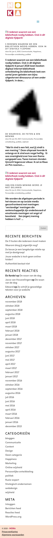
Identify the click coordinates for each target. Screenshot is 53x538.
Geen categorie (13, 455)
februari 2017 (12, 372)
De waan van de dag (30, 275)
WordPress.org (13, 516)
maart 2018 (11, 326)
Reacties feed (12, 512)
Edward (9, 286)
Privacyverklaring (10, 531)
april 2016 (10, 409)
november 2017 (13, 343)
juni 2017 (10, 355)
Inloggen (10, 504)
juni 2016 (10, 401)
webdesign (11, 488)
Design (9, 450)
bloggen (10, 438)
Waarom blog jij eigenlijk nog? (21, 245)
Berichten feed (13, 508)
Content (9, 446)
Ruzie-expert (12, 479)
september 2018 (14, 310)
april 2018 (10, 322)
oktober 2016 (12, 384)
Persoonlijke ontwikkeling (15, 54)
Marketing (10, 463)
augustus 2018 (12, 314)
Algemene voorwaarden (13, 534)
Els (10, 51)
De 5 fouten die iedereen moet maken (25, 241)
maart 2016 (11, 413)
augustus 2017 (12, 351)
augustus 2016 (12, 393)
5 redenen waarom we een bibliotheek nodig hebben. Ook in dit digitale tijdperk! (25, 46)
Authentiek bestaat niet (17, 263)
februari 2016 (12, 418)
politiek (28, 54)
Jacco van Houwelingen (18, 279)
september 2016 (14, 389)
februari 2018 (12, 330)
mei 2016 (10, 405)
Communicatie (26, 51)
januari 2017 (11, 376)
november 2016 (13, 380)
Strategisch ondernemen (18, 484)
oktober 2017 (12, 347)
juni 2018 (10, 318)
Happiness (37, 51)
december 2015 (13, 426)
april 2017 (10, 364)
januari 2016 (11, 422)
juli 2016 (9, 397)
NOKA (12, 529)
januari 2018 (11, 334)
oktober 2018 (12, 305)
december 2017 (13, 339)
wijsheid (25, 142)
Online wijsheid (13, 467)
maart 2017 (11, 368)
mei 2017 (10, 359)
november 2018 (13, 301)
